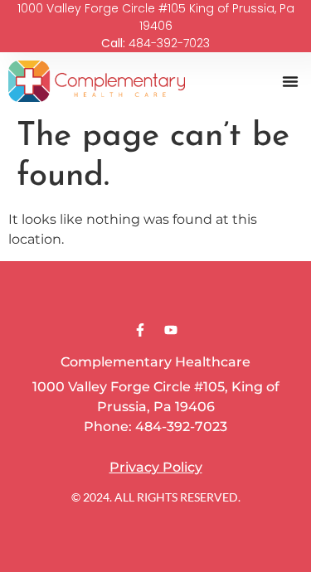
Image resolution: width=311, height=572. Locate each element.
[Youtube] (171, 330)
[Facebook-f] (140, 330)
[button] (290, 81)
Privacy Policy (155, 467)
